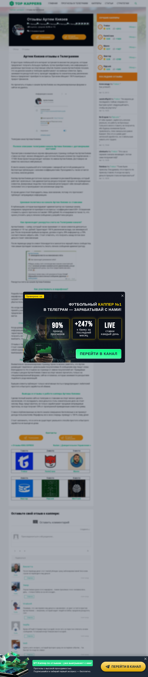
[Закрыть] (145, 658)
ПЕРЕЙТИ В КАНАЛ (98, 354)
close (122, 295)
